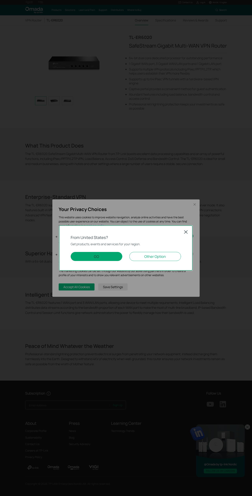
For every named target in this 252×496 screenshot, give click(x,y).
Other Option (155, 256)
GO (96, 256)
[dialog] (126, 248)
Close (186, 232)
